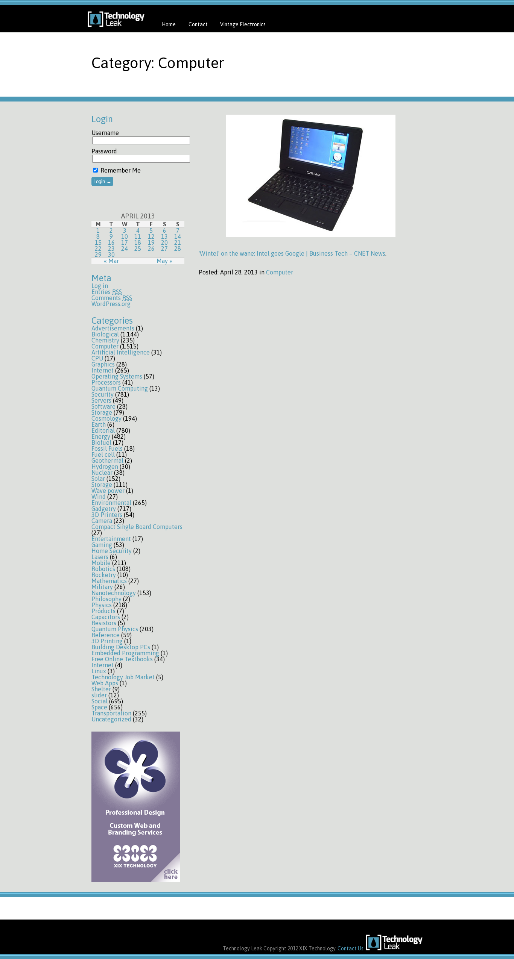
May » (164, 261)
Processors (106, 382)
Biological (105, 334)
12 (151, 236)
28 (177, 248)
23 (111, 248)
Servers (101, 400)
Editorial (103, 430)
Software (103, 406)
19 (151, 242)
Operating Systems (116, 376)
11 (137, 236)
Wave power (108, 490)
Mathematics (109, 580)
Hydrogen (104, 466)
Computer (105, 346)
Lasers (99, 556)
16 (111, 242)
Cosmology (106, 418)
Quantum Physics (114, 629)
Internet (102, 370)
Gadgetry (103, 508)
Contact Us (350, 948)
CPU (97, 358)
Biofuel (101, 442)
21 (177, 242)
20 (164, 242)
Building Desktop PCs (120, 647)
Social (99, 701)
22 (98, 248)
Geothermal (107, 460)
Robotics (103, 568)
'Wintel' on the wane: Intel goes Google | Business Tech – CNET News (292, 253)
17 (124, 242)
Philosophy (106, 598)
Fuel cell (103, 454)
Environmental (111, 502)
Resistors (103, 623)
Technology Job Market (123, 677)
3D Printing (107, 641)
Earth (98, 424)
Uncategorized (111, 719)
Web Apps (104, 683)
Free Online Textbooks (122, 659)
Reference (105, 635)
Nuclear (102, 472)
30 (111, 254)
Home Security (111, 550)
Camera (101, 520)
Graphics (103, 364)
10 (124, 236)
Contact (198, 24)
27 (164, 248)
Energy (100, 436)
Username (105, 132)
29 (98, 254)
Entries (106, 291)
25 (137, 248)
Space (99, 707)
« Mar (111, 261)
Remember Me (120, 170)
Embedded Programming (125, 653)
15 (98, 242)
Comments (111, 297)
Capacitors (105, 617)
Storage (101, 412)
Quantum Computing (119, 388)
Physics (101, 604)
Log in (99, 285)
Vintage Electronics (243, 24)
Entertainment (111, 538)
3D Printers (106, 514)
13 (164, 236)
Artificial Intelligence (120, 352)
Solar (98, 478)
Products (103, 611)
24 (124, 248)
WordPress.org (111, 303)
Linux (98, 671)
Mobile (101, 562)
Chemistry (105, 340)
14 (177, 236)
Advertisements (112, 328)
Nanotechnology (113, 592)
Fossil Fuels (107, 448)
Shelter (101, 689)
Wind (98, 496)
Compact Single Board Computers (136, 526)
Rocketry (103, 574)
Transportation (111, 713)
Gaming (101, 544)
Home (169, 24)
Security (102, 394)
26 (151, 248)
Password (104, 151)
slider (99, 695)
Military (102, 586)
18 (137, 242)
